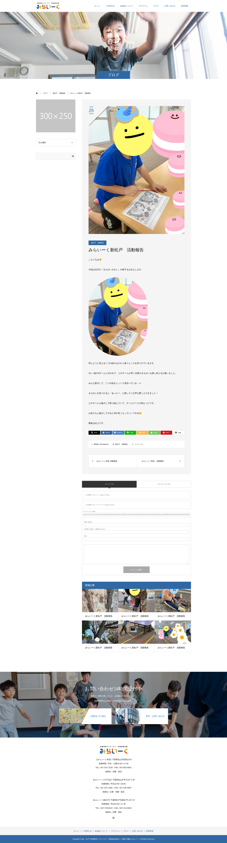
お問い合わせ (169, 6)
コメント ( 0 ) (109, 484)
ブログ (156, 6)
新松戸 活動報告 (97, 243)
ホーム (97, 6)
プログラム (143, 6)
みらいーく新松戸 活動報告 (98, 616)
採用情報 (184, 6)
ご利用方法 (110, 6)
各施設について (126, 6)
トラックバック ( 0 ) (163, 484)
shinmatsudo (104, 444)
